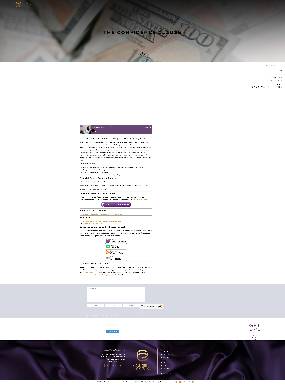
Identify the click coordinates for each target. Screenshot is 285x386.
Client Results (170, 371)
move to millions (267, 87)
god (279, 70)
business (275, 77)
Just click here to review (93, 272)
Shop (164, 362)
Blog (164, 365)
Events (165, 360)
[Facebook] (175, 382)
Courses (166, 357)
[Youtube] (180, 382)
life (279, 73)
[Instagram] (193, 382)
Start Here (167, 349)
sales (278, 83)
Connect (166, 373)
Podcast (166, 368)
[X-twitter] (184, 382)
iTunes (149, 267)
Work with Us (169, 354)
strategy (274, 80)
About (164, 351)
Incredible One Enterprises (127, 382)
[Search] (281, 65)
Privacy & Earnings (141, 382)
